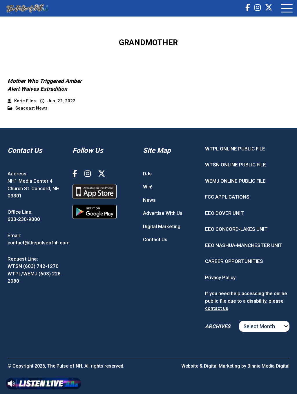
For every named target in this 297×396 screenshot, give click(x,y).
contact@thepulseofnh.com (39, 243)
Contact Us (155, 239)
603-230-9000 (24, 219)
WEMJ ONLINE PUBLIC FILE (235, 181)
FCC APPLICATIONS (227, 197)
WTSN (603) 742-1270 (33, 266)
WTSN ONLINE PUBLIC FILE (235, 165)
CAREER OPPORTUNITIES (234, 261)
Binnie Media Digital (268, 366)
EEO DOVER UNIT (224, 213)
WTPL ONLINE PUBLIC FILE (235, 149)
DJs (147, 174)
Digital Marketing (161, 226)
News (149, 200)
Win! (147, 187)
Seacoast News (31, 108)
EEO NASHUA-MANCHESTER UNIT (243, 245)
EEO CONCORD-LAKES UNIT (236, 229)
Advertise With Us (162, 213)
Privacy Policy (220, 277)
